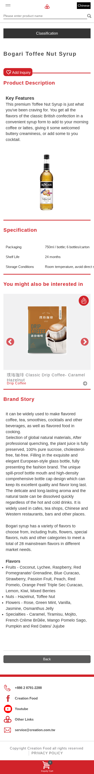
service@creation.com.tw (35, 730)
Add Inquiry (21, 72)
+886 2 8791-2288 (28, 688)
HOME (47, 6)
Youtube (21, 709)
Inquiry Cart (47, 766)
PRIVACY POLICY (47, 753)
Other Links (24, 719)
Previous (10, 341)
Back (47, 659)
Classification (47, 33)
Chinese (84, 5)
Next (84, 341)
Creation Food (26, 698)
